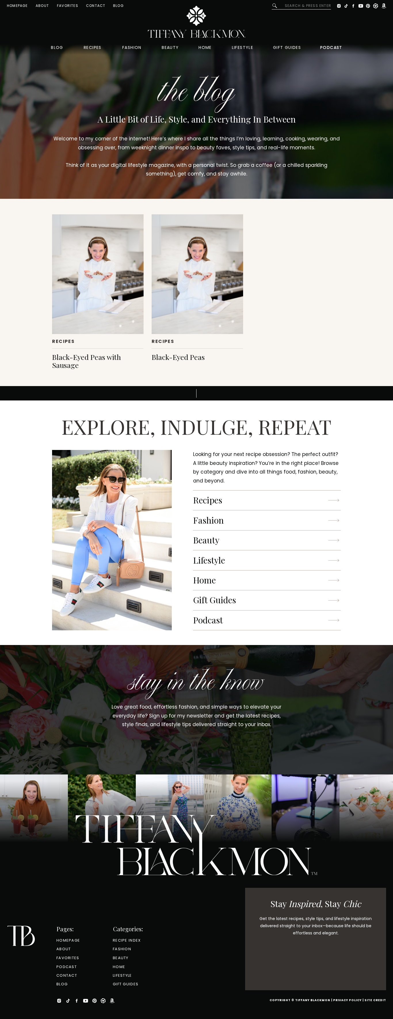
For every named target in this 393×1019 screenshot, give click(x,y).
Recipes (63, 341)
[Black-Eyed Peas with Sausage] (98, 274)
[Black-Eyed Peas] (197, 274)
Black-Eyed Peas (178, 357)
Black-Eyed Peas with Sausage (86, 361)
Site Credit (375, 1000)
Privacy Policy (347, 1000)
